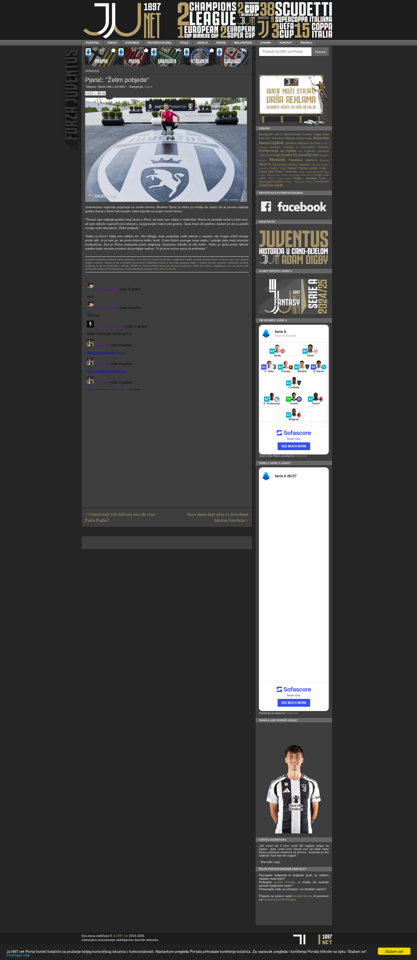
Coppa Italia (321, 134)
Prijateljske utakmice (303, 160)
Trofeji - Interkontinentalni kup (313, 172)
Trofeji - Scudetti (304, 178)
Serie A (265, 164)
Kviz (300, 151)
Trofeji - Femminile (286, 171)
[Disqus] (166, 336)
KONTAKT (286, 42)
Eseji (262, 138)
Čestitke (307, 134)
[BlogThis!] (91, 93)
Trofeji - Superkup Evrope (299, 182)
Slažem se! (394, 951)
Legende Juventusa (316, 151)
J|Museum (303, 143)
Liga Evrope (266, 155)
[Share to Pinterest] (103, 93)
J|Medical (290, 143)
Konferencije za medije (277, 151)
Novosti (277, 159)
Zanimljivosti (321, 181)
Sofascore (301, 456)
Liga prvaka (283, 155)
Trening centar (307, 168)
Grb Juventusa (275, 138)
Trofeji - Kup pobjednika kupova (297, 175)
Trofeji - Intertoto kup (269, 175)
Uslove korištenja (219, 259)
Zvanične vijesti (271, 185)
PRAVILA (306, 42)
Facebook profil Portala (279, 899)
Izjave (149, 86)
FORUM (221, 42)
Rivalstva (324, 160)
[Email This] (87, 93)
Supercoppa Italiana (285, 164)
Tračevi (291, 168)
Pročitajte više (18, 955)
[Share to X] (95, 93)
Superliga (304, 164)
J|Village (315, 143)
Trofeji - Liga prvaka (279, 178)
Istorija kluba (304, 138)
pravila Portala (284, 882)
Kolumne (323, 147)
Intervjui (290, 138)
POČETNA (92, 42)
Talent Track (277, 168)
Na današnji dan (305, 155)
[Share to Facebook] (99, 93)
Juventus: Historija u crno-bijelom (292, 147)
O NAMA (265, 42)
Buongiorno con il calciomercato (280, 134)
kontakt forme (302, 896)
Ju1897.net (120, 935)
